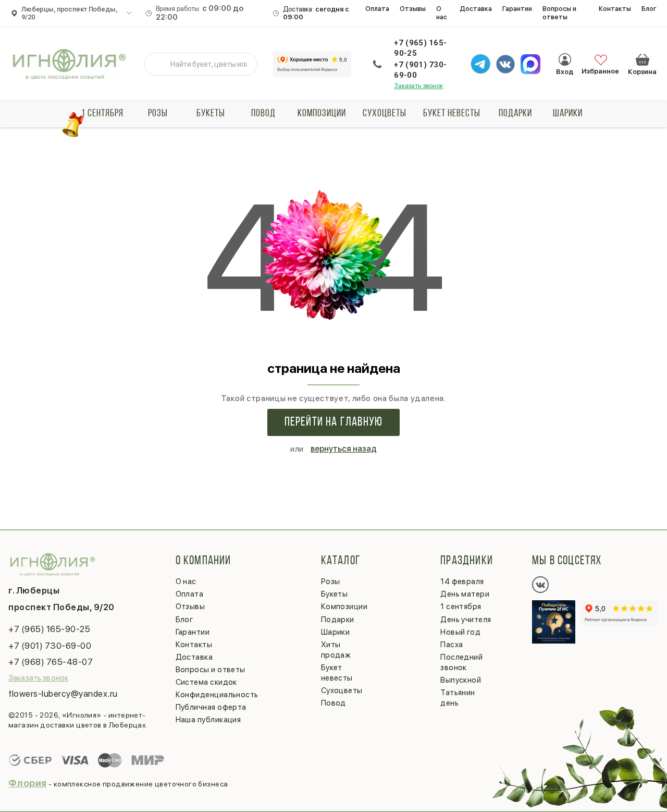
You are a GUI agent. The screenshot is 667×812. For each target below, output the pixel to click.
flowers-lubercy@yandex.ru (63, 693)
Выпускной (460, 680)
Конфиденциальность (217, 694)
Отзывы (413, 9)
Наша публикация (208, 719)
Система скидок (206, 682)
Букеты (210, 113)
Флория (27, 783)
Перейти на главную (334, 422)
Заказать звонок (418, 86)
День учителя (465, 619)
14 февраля (462, 581)
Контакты (615, 9)
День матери (464, 594)
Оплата (377, 9)
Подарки (515, 113)
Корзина (642, 59)
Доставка (476, 9)
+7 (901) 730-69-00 (420, 70)
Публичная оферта (211, 707)
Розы (158, 113)
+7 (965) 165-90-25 (420, 48)
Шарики (568, 113)
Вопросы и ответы (559, 13)
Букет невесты (451, 113)
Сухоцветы (384, 113)
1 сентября (102, 113)
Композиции (322, 113)
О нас (441, 13)
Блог (649, 9)
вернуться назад (344, 449)
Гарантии (517, 9)
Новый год (460, 632)
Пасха (451, 644)
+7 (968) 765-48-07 (50, 662)
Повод (263, 113)
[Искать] (160, 64)
